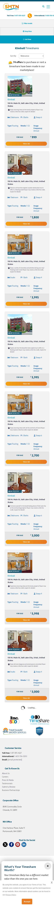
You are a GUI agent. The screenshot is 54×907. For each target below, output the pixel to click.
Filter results (28, 23)
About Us (6, 773)
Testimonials (7, 783)
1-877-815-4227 (19, 16)
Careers (5, 777)
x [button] (52, 882)
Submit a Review (8, 787)
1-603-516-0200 (20, 756)
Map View (28, 31)
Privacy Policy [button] (11, 895)
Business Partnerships (11, 790)
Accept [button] (27, 901)
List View (28, 39)
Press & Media (8, 780)
